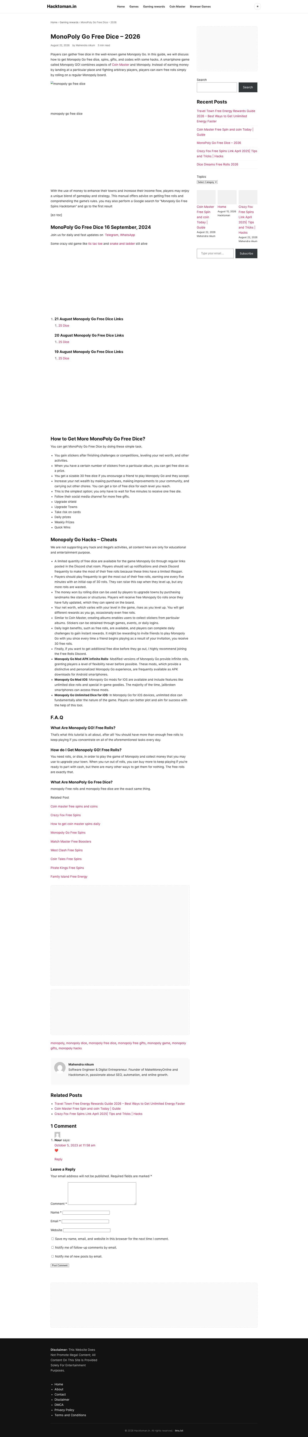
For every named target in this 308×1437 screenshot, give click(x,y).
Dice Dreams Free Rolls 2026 (217, 164)
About (59, 1389)
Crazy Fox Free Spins (66, 815)
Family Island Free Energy (69, 876)
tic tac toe (95, 243)
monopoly (57, 1043)
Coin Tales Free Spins (66, 859)
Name (56, 1212)
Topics (201, 176)
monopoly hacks (70, 1048)
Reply (58, 1159)
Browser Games (200, 6)
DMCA (59, 1405)
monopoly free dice (102, 1043)
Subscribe (246, 253)
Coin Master (177, 6)
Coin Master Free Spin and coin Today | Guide (88, 1108)
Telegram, (112, 235)
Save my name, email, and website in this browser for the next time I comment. (112, 1239)
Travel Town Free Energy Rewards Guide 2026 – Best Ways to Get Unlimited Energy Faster (120, 1103)
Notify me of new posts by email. (78, 1256)
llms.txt (179, 1430)
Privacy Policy (64, 1410)
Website (56, 1230)
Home (121, 6)
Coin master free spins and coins (75, 806)
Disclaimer (62, 1399)
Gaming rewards (154, 6)
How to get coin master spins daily (75, 824)
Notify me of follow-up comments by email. (86, 1247)
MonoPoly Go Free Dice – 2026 (219, 143)
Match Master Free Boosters (71, 841)
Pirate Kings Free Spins (67, 868)
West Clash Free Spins (67, 850)
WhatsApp (127, 235)
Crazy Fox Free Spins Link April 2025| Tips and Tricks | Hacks (98, 1114)
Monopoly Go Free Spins (68, 832)
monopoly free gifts (132, 1043)
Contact (60, 1394)
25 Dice (63, 325)
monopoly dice (76, 1043)
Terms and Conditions (70, 1415)
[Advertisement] (120, 155)
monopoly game (158, 1043)
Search (202, 80)
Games (133, 6)
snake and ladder (122, 243)
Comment (59, 1203)
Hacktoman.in (61, 6)
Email (56, 1221)
